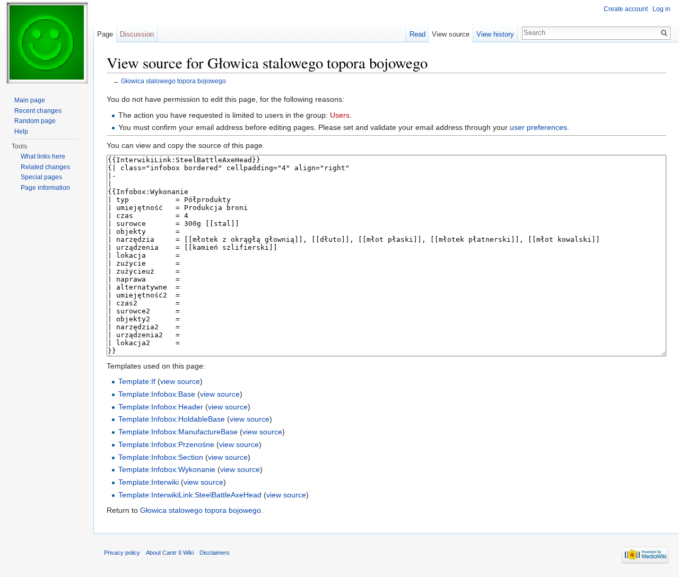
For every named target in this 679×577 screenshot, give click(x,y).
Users (340, 115)
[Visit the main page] (46, 42)
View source (450, 34)
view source (180, 381)
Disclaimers (214, 552)
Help (21, 131)
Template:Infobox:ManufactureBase (178, 431)
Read (417, 34)
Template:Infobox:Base (156, 394)
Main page (29, 100)
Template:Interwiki (148, 482)
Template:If (136, 381)
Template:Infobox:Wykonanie (166, 469)
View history (495, 34)
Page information (45, 187)
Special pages (41, 177)
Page (105, 34)
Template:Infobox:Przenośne (166, 444)
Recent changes (38, 111)
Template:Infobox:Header (160, 407)
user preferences (538, 127)
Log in (661, 9)
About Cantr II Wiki (170, 552)
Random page (35, 121)
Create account (626, 9)
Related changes (45, 167)
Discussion (137, 34)
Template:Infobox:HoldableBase (171, 419)
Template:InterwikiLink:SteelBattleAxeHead (190, 495)
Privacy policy (122, 552)
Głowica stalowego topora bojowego (173, 80)
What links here (43, 156)
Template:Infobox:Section (160, 457)
